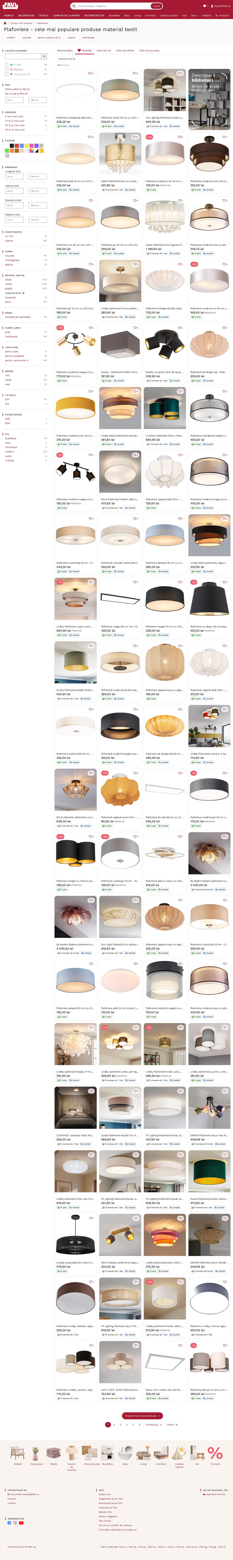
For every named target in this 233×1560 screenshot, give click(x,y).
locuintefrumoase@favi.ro (25, 1494)
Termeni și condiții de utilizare (115, 1525)
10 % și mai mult (14, 120)
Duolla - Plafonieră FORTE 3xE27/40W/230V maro (129, 372)
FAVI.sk (133, 1547)
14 (92, 73)
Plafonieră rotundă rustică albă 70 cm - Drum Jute (129, 562)
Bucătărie (107, 1464)
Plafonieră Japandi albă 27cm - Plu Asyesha (170, 499)
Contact (12, 1498)
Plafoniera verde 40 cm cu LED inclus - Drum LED (129, 117)
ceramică (10, 297)
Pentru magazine (108, 1516)
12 (137, 73)
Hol (197, 1464)
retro (8, 442)
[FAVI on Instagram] (14, 1523)
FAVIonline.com (16, 1547)
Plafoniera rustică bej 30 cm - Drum (210, 944)
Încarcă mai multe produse (140, 1415)
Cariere (12, 1503)
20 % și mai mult (15, 125)
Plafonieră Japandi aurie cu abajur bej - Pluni (171, 690)
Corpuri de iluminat (21, 23)
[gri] (41, 146)
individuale (88, 37)
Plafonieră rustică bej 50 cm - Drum (76, 562)
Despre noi (104, 1494)
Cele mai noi (104, 50)
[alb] (7, 146)
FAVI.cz (123, 1547)
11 (182, 73)
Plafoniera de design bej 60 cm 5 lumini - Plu (171, 753)
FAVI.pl (142, 1547)
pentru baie (11, 351)
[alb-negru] (36, 151)
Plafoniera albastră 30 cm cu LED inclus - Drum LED (86, 1008)
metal (8, 284)
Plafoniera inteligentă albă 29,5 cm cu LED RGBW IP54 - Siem (91, 117)
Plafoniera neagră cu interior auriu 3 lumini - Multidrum (87, 881)
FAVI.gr (213, 1547)
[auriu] (41, 151)
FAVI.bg (203, 1547)
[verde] (7, 151)
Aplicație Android (215, 1494)
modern (10, 37)
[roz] (31, 146)
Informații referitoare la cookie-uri (118, 1529)
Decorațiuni (37, 1464)
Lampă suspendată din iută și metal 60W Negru (82, 1262)
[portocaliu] (12, 151)
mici (7, 375)
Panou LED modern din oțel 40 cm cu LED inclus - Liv (176, 1389)
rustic (8, 456)
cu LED (9, 236)
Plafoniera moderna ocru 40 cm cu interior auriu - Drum (87, 435)
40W (7, 418)
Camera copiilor (179, 1465)
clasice (71, 37)
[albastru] (22, 146)
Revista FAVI (105, 1512)
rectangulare (12, 260)
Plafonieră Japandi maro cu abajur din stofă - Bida (174, 944)
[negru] (12, 146)
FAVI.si (221, 1547)
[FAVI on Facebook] (9, 1523)
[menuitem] (9, 15)
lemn (8, 302)
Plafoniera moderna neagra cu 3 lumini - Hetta (82, 499)
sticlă (8, 279)
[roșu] (17, 146)
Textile (53, 1464)
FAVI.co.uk (192, 1547)
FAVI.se (180, 1547)
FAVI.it (171, 1547)
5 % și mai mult (14, 116)
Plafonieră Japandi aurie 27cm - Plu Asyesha (126, 817)
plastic (9, 288)
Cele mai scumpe (149, 50)
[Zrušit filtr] (23, 292)
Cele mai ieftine (125, 50)
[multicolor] (31, 151)
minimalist (11, 447)
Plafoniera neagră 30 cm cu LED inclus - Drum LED (174, 626)
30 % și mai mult (15, 129)
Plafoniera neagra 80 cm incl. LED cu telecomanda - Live (133, 626)
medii (8, 379)
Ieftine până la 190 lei (17, 89)
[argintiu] (7, 156)
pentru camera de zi (49, 37)
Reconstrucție (90, 1464)
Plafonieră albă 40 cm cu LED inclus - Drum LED (83, 181)
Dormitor (161, 1464)
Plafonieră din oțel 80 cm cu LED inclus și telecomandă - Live (180, 817)
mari (7, 384)
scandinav (10, 438)
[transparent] (27, 151)
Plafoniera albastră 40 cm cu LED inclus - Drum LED (175, 562)
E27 (7, 399)
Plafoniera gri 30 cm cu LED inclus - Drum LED (82, 308)
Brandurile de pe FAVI (111, 1503)
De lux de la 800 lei (16, 93)
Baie (125, 1464)
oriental (9, 460)
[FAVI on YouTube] (21, 1523)
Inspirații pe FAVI (108, 1507)
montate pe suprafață (17, 317)
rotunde (26, 37)
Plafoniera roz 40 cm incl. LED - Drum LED (80, 244)
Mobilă (17, 1464)
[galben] (27, 146)
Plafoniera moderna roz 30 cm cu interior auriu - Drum (176, 181)
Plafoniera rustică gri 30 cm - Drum (121, 881)
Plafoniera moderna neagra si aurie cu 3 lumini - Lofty (86, 372)
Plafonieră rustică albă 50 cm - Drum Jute (80, 753)
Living (143, 1464)
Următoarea (152, 1424)
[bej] (22, 151)
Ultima (170, 1424)
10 (92, 137)
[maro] (17, 151)
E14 (7, 403)
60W (7, 423)
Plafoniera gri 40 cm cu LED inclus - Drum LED (127, 244)
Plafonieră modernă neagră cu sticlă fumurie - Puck (175, 1008)
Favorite (86, 50)
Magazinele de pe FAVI (111, 1498)
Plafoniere (42, 23)
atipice (9, 264)
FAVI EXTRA (105, 1521)
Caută (156, 6)
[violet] (36, 146)
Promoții (215, 1464)
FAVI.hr (162, 1547)
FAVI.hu (152, 1547)
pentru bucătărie (14, 356)
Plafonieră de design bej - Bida (207, 372)
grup (7, 332)
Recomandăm (65, 50)
